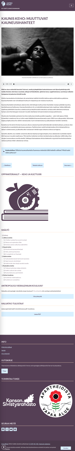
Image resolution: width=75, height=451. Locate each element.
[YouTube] (11, 429)
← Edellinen (7, 165)
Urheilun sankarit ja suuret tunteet (16, 240)
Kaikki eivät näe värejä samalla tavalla (17, 263)
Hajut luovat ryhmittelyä (12, 261)
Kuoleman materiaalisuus (13, 277)
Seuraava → (68, 165)
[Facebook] (3, 429)
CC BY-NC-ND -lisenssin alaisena (39, 444)
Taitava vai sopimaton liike (13, 242)
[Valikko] (71, 5)
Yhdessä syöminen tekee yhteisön (15, 268)
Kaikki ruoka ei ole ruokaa (13, 270)
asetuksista (7, 449)
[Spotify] (15, 429)
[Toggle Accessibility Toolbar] (3, 447)
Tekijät (3, 350)
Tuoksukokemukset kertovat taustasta (17, 259)
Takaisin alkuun (37, 165)
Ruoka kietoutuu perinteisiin (14, 273)
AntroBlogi (4, 444)
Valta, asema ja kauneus (12, 252)
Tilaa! (4, 371)
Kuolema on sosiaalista (12, 280)
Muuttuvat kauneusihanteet (14, 249)
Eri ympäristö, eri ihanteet (13, 254)
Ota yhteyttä (37, 291)
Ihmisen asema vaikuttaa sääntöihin (16, 244)
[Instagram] (7, 429)
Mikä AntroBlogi (6, 347)
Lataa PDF (37, 314)
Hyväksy (65, 448)
